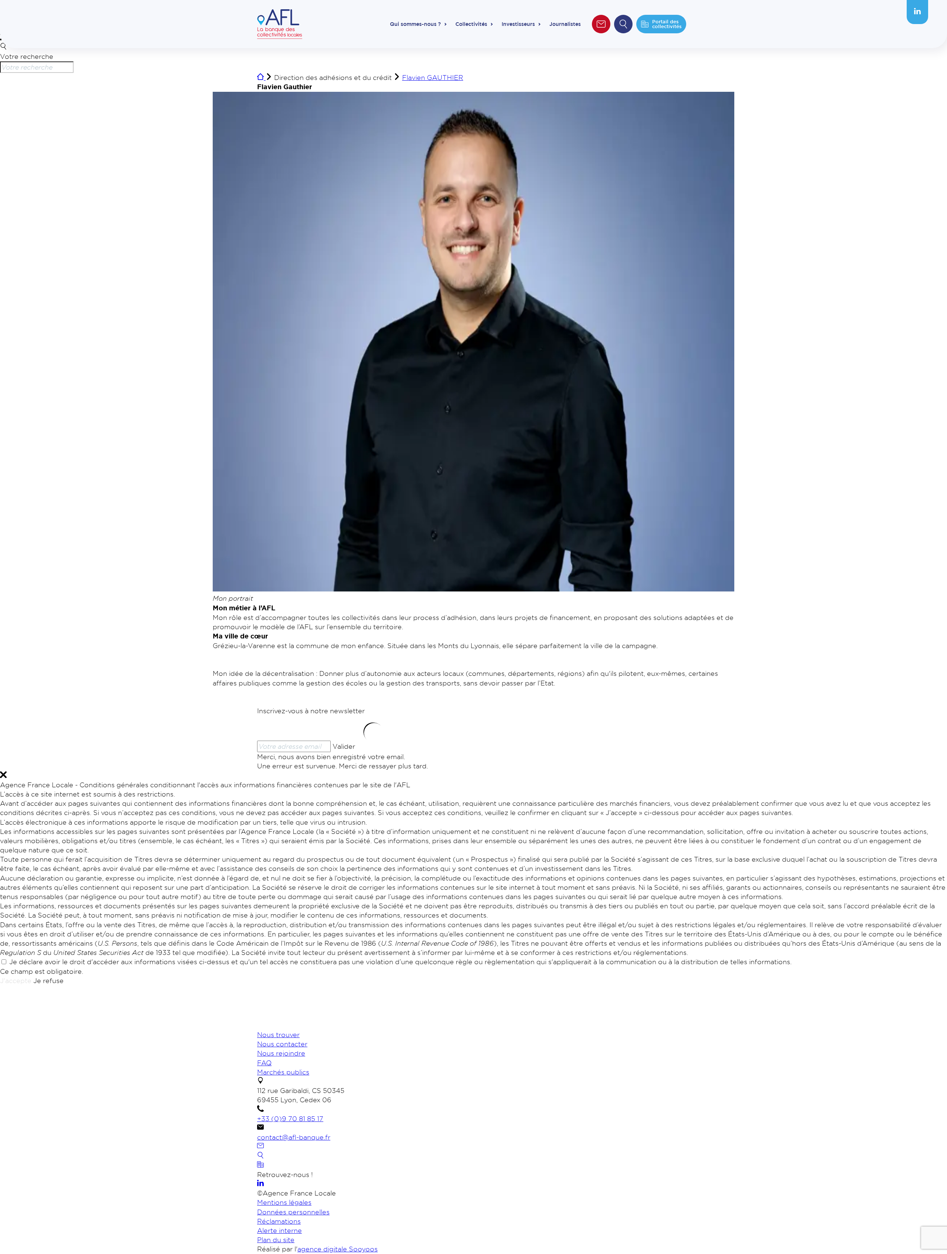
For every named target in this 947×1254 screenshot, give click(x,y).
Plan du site (275, 1239)
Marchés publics (283, 1072)
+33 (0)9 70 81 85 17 (290, 1118)
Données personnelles (293, 1212)
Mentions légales (284, 1202)
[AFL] (296, 1025)
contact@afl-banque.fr (293, 1137)
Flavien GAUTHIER (432, 77)
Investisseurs (518, 24)
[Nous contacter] (260, 1146)
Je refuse (48, 980)
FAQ (264, 1063)
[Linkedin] (917, 12)
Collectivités (471, 24)
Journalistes (565, 24)
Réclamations (279, 1221)
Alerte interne (279, 1230)
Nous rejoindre (281, 1053)
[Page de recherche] (260, 1156)
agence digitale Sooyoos (337, 1249)
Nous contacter (282, 1044)
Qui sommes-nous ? (415, 24)
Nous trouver (278, 1034)
